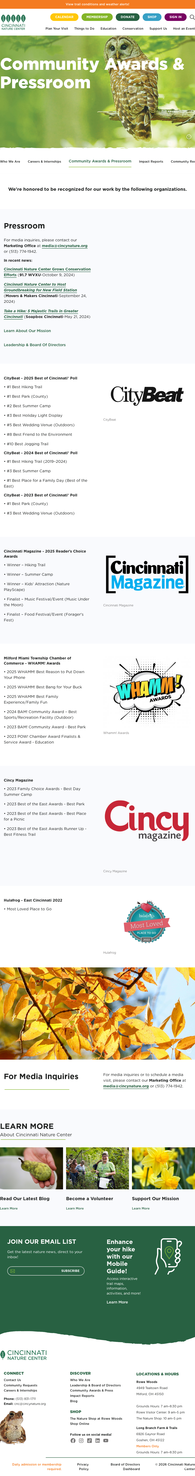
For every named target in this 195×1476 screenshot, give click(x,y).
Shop (152, 17)
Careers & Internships (44, 161)
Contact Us (12, 1380)
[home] (13, 22)
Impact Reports (151, 161)
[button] (56, 29)
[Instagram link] (81, 1440)
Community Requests (20, 1385)
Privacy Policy (83, 1467)
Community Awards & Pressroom (100, 161)
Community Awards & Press (91, 1390)
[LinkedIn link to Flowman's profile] (98, 1440)
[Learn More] (31, 1168)
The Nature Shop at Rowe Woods (96, 1418)
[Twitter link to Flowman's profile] (89, 1440)
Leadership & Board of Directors (95, 1385)
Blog (74, 1401)
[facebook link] (73, 1440)
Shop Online (79, 1424)
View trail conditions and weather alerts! (97, 4)
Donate (128, 17)
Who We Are (10, 161)
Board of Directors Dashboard (125, 1467)
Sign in (175, 17)
